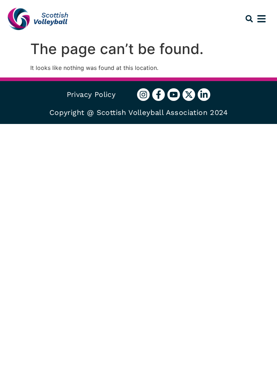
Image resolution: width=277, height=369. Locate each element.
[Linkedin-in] (204, 94)
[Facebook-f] (158, 94)
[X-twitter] (189, 94)
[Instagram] (143, 94)
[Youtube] (173, 94)
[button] (249, 19)
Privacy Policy (91, 94)
